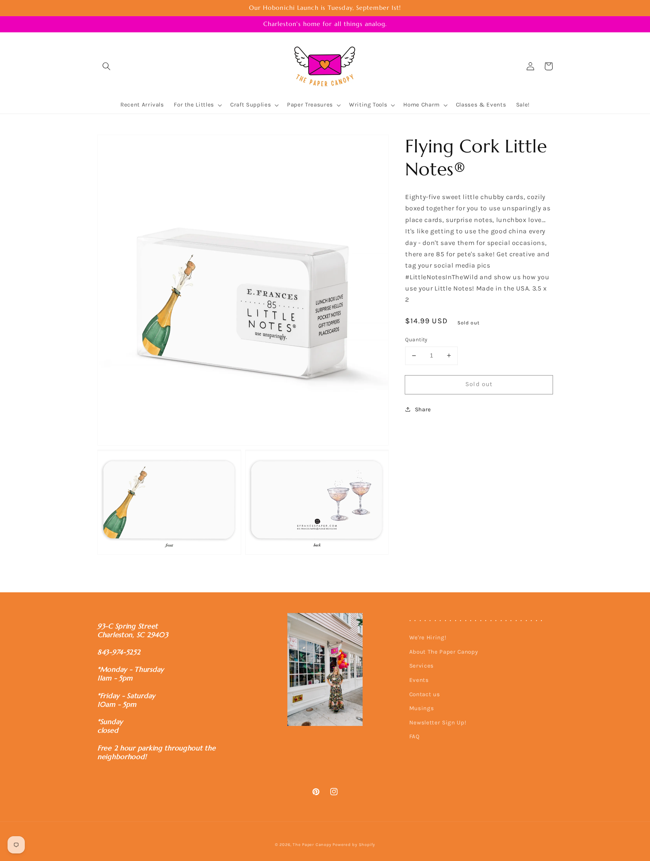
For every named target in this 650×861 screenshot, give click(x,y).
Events (419, 680)
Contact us (424, 694)
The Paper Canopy (312, 844)
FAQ (414, 736)
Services (421, 665)
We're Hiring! (427, 637)
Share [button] (423, 409)
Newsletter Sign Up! (437, 722)
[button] (106, 66)
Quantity (416, 339)
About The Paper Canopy (443, 651)
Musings (421, 708)
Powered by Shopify (354, 844)
